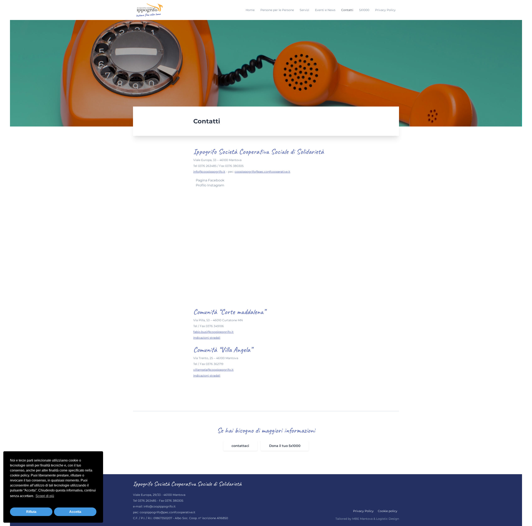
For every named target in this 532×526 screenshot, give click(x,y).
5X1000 (364, 10)
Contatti (347, 10)
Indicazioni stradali (206, 338)
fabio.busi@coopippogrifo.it (213, 332)
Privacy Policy (385, 10)
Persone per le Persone (277, 10)
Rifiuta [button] (31, 512)
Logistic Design (387, 519)
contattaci (240, 446)
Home (250, 10)
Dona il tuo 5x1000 (284, 446)
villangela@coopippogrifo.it (213, 370)
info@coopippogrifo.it (209, 172)
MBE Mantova (362, 519)
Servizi (305, 10)
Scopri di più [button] (45, 496)
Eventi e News (325, 10)
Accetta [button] (75, 512)
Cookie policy (387, 511)
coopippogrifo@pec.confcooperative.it (262, 172)
